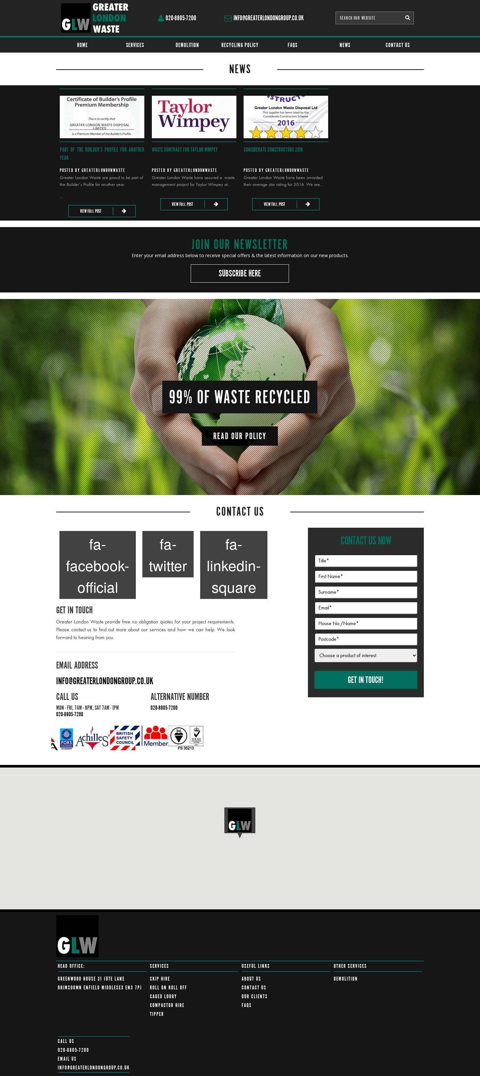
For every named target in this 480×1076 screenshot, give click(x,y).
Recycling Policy (240, 44)
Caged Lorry (163, 996)
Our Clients (255, 996)
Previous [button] (46, 738)
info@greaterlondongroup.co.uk (268, 18)
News (345, 44)
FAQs (292, 44)
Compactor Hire (167, 1005)
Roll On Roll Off (168, 988)
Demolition (187, 44)
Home (82, 44)
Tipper (157, 1014)
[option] (67, 738)
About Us (251, 979)
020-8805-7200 (181, 18)
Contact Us (398, 44)
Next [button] (433, 738)
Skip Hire (160, 979)
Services (135, 44)
